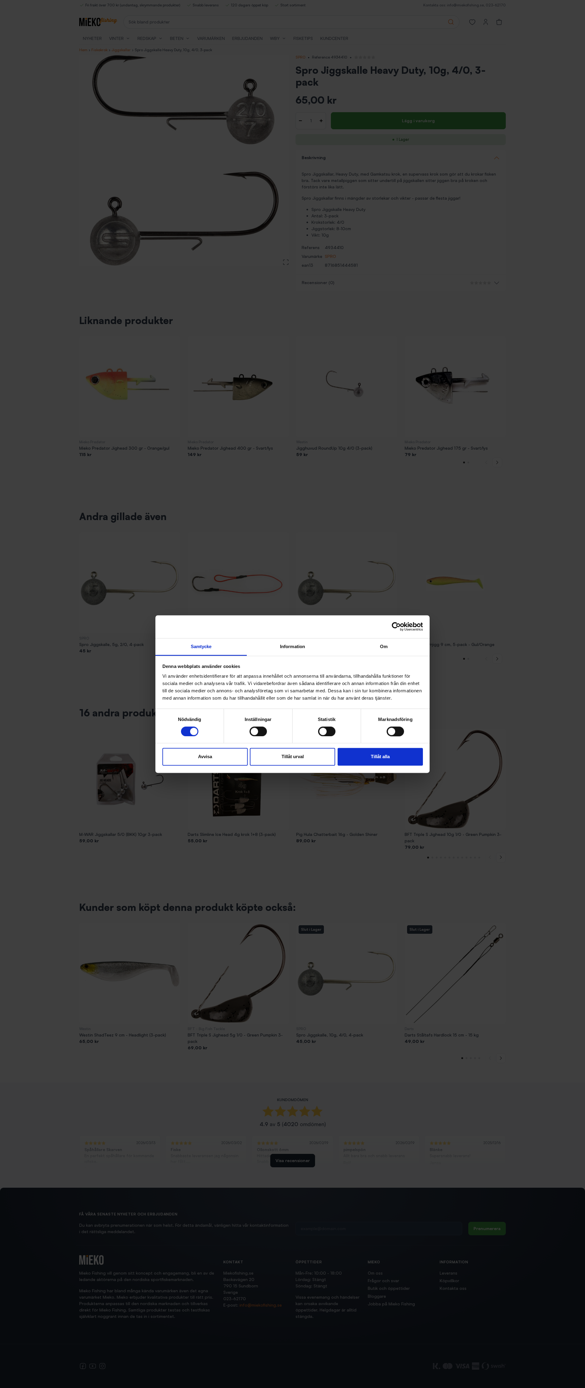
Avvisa (205, 756)
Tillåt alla (380, 756)
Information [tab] (292, 646)
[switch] (258, 731)
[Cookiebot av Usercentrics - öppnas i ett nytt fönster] (396, 626)
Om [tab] (384, 646)
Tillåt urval (293, 756)
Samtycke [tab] (201, 646)
